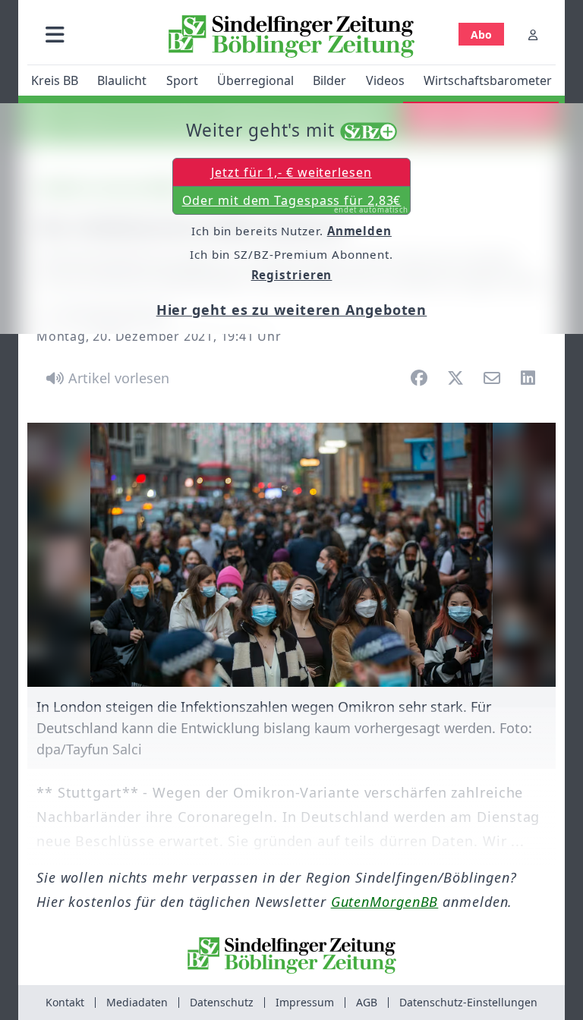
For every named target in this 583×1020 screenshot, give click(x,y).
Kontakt (65, 1002)
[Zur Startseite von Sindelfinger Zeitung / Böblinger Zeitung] (291, 36)
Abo (481, 34)
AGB (366, 1002)
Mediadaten (137, 1002)
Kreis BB (54, 80)
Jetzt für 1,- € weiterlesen (291, 172)
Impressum (305, 1002)
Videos (385, 80)
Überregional (255, 80)
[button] (55, 34)
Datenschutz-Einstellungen (468, 1002)
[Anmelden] (532, 34)
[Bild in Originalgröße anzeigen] (291, 555)
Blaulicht (122, 80)
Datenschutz (222, 1002)
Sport (182, 80)
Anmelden (359, 230)
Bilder (329, 80)
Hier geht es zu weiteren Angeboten (291, 310)
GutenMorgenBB (385, 901)
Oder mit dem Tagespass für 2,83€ (295, 203)
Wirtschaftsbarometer (488, 80)
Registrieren (291, 274)
